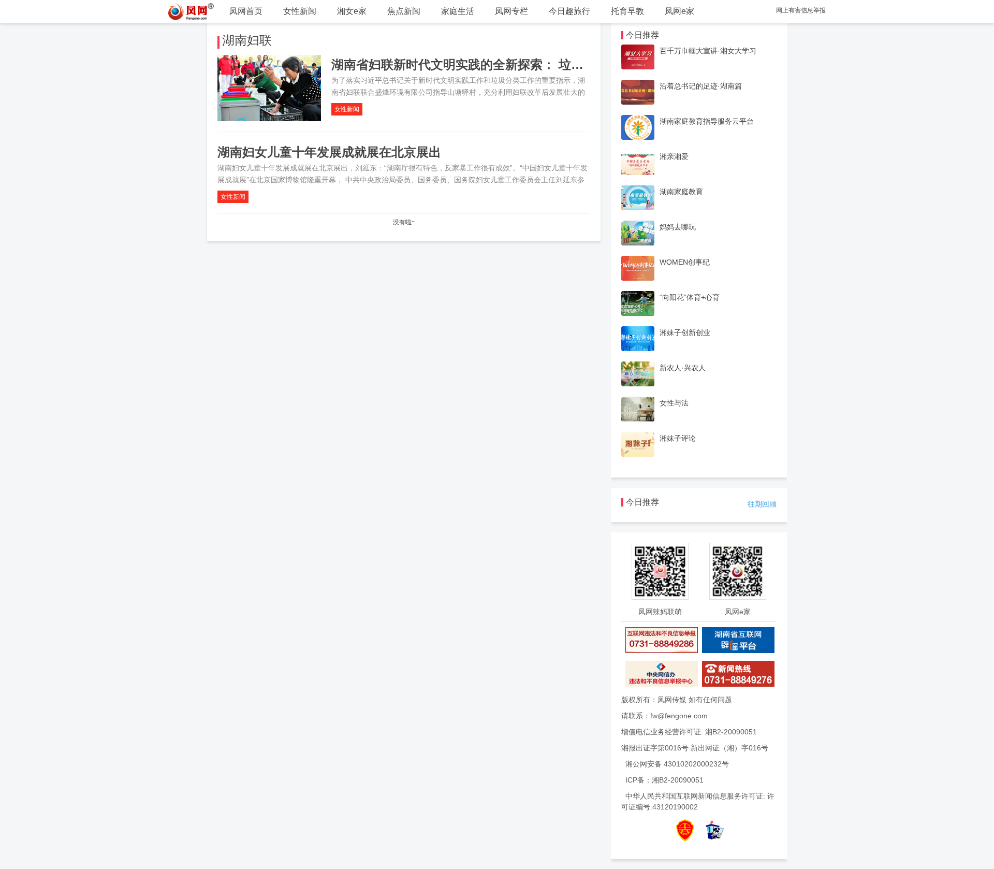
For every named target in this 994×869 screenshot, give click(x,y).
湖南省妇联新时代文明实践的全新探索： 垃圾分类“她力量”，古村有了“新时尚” (550, 64)
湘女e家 (352, 11)
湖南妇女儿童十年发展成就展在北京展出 (329, 152)
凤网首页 (245, 11)
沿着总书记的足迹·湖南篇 (701, 86)
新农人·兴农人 (683, 368)
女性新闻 (299, 11)
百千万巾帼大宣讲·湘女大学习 (708, 51)
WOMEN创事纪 (685, 262)
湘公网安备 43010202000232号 (677, 764)
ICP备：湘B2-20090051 (664, 780)
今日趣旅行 (569, 11)
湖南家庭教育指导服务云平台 (707, 121)
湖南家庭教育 (681, 191)
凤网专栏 (511, 11)
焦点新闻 (403, 11)
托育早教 (627, 11)
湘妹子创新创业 (685, 332)
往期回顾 (762, 504)
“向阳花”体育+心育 (690, 297)
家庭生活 (457, 11)
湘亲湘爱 (674, 156)
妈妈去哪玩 (678, 227)
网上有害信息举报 (801, 10)
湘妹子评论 (678, 438)
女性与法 (674, 403)
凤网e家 (679, 11)
